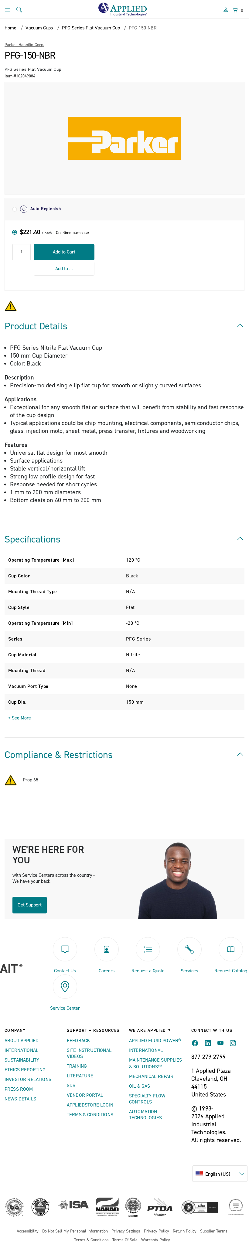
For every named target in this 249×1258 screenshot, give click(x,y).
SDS (71, 1086)
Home (10, 28)
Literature (80, 1076)
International (21, 1050)
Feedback (78, 1041)
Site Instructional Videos (89, 1053)
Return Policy (184, 1231)
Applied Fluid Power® (155, 1041)
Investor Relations (28, 1079)
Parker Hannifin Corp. (24, 45)
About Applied (22, 1041)
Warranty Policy (155, 1240)
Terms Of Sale (125, 1240)
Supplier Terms (213, 1231)
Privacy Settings (125, 1231)
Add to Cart (64, 252)
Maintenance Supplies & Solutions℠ (155, 1063)
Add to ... (64, 269)
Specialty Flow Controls (147, 1099)
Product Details (36, 326)
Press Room (19, 1089)
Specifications (32, 539)
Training (77, 1066)
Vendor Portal (85, 1095)
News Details (20, 1099)
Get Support (30, 905)
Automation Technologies (145, 1115)
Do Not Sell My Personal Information (75, 1231)
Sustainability (22, 1060)
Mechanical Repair (151, 1076)
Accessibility (28, 1231)
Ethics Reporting (25, 1070)
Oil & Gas (139, 1086)
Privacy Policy (156, 1231)
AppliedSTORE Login (90, 1105)
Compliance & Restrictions (59, 755)
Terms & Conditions (90, 1115)
